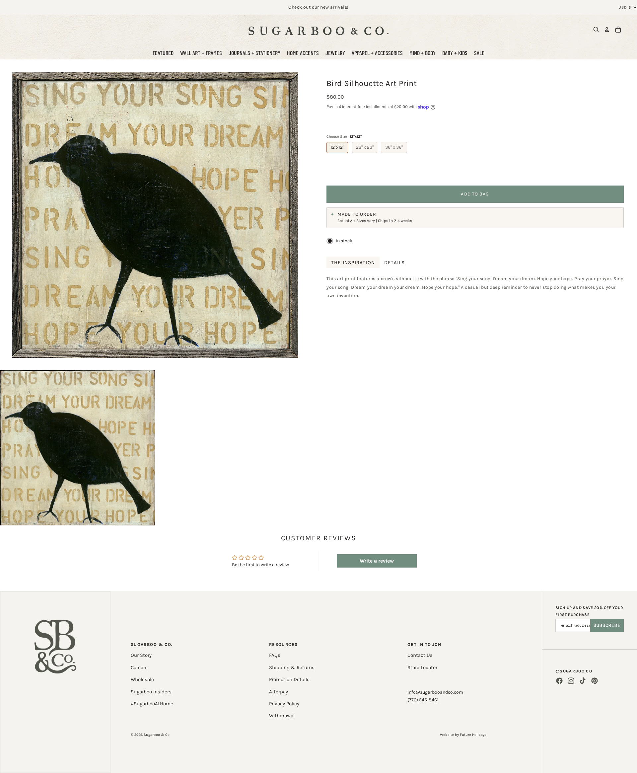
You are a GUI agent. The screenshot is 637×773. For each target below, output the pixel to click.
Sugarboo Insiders (151, 692)
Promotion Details (289, 679)
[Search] (596, 29)
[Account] (606, 29)
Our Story (141, 655)
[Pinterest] (595, 681)
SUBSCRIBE (607, 625)
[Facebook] (559, 681)
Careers (139, 667)
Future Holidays (473, 735)
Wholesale (142, 679)
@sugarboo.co (573, 671)
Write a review (377, 561)
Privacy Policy (284, 704)
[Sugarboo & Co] (318, 29)
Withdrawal (282, 716)
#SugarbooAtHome (152, 704)
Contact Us (420, 655)
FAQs (274, 655)
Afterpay (278, 692)
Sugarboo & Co (157, 735)
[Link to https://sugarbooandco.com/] (55, 682)
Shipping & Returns (292, 667)
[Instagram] (571, 681)
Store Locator (422, 667)
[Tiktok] (583, 681)
